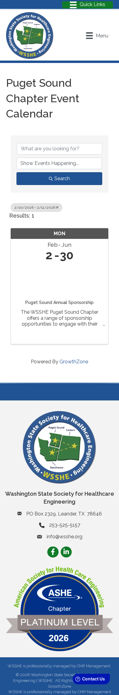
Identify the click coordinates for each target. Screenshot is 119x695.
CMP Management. (94, 666)
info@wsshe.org (64, 537)
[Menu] (87, 5)
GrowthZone (74, 362)
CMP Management (94, 692)
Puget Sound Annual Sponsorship (59, 302)
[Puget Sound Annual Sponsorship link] (59, 279)
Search (62, 178)
